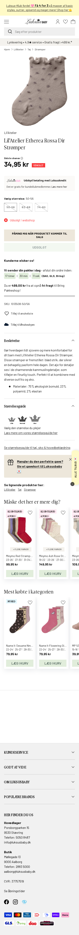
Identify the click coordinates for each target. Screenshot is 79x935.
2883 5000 (23, 866)
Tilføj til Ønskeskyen (23, 324)
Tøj (29, 49)
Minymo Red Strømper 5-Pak (23, 556)
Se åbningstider (14, 891)
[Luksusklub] (14, 180)
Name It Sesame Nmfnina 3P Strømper (29, 645)
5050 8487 (23, 837)
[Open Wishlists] (65, 21)
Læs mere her (59, 187)
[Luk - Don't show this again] (72, 484)
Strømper (40, 49)
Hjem (7, 49)
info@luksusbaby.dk (17, 842)
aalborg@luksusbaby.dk (19, 871)
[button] (73, 22)
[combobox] (39, 31)
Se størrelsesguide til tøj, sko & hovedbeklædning (37, 447)
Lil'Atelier (19, 49)
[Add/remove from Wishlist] (30, 513)
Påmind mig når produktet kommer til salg (39, 235)
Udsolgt (39, 247)
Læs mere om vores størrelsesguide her (31, 433)
